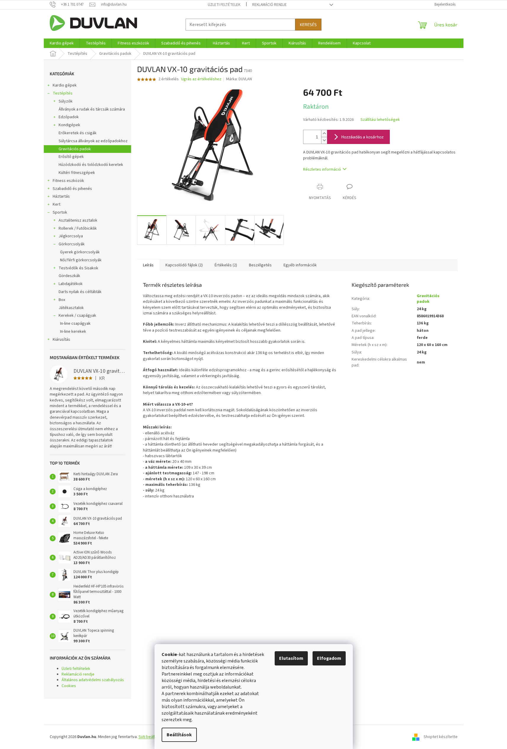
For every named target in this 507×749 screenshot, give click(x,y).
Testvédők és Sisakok (78, 268)
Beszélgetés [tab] (260, 265)
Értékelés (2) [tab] (226, 265)
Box (62, 300)
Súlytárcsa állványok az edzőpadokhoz (93, 141)
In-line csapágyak (75, 324)
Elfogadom (329, 658)
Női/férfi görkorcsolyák (81, 260)
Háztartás (61, 196)
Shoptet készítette (441, 737)
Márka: (239, 79)
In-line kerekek (73, 332)
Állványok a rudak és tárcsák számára (92, 109)
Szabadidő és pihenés (72, 189)
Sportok (60, 212)
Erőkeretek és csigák (77, 133)
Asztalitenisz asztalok (78, 220)
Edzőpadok (69, 117)
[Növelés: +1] (324, 133)
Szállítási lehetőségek (380, 120)
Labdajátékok (71, 284)
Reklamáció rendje (269, 4)
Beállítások (179, 735)
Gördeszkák (69, 276)
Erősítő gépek (71, 157)
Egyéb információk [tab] (300, 265)
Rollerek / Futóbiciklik (78, 228)
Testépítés (63, 93)
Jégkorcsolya (71, 236)
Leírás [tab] (148, 265)
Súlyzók (66, 101)
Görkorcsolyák (72, 244)
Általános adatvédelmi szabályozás (93, 680)
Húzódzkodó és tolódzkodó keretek (91, 165)
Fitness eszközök (68, 181)
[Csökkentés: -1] (324, 140)
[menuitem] (62, 43)
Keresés (308, 24)
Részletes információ (322, 169)
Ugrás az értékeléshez (201, 79)
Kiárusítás (61, 340)
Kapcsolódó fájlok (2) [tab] (184, 265)
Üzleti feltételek (224, 4)
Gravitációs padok (75, 149)
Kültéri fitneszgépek (77, 173)
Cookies (69, 686)
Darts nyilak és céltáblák (80, 292)
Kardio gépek (65, 85)
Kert (56, 204)
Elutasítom (291, 658)
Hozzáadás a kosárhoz (362, 136)
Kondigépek (69, 125)
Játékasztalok (71, 308)
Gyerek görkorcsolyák (80, 252)
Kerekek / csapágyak (77, 316)
